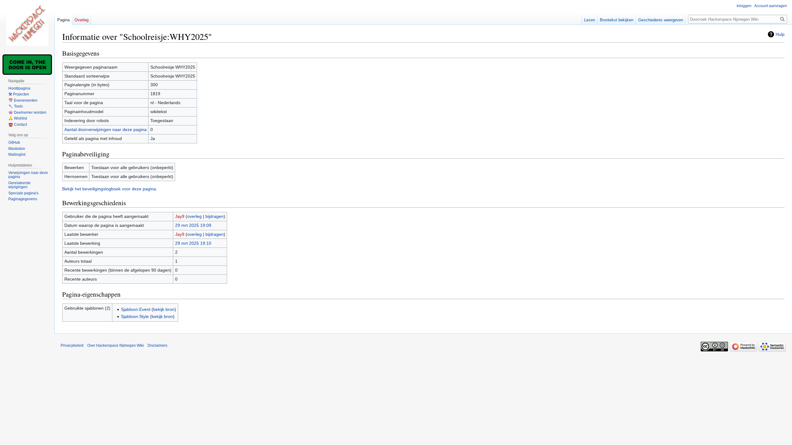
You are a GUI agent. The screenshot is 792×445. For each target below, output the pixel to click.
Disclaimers (157, 345)
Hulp (780, 34)
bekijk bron (163, 309)
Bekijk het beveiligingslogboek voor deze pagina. (109, 188)
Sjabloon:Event (135, 309)
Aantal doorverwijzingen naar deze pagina (105, 129)
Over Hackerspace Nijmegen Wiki (115, 345)
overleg (194, 216)
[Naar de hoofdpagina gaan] (27, 24)
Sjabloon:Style (135, 316)
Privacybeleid (72, 345)
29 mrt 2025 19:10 (193, 243)
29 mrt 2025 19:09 (193, 225)
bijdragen (214, 216)
